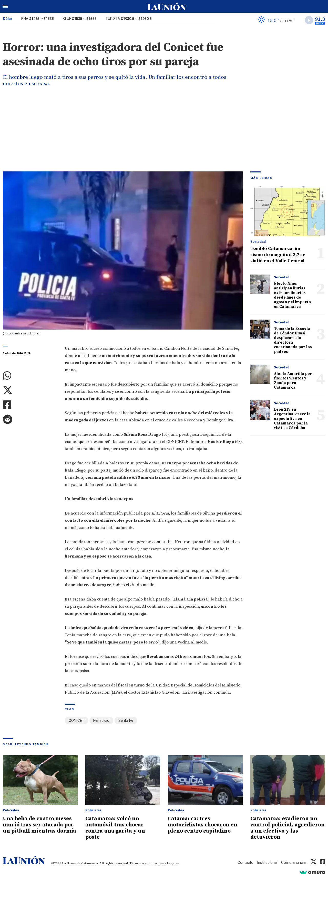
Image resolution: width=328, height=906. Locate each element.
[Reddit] (30, 419)
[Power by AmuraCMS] (312, 872)
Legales (173, 863)
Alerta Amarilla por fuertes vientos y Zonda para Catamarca (293, 380)
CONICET (76, 720)
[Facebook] (30, 405)
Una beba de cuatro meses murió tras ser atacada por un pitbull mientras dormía (39, 824)
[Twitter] (30, 390)
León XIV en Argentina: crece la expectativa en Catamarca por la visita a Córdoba (292, 418)
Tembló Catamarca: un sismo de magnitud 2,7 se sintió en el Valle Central (277, 255)
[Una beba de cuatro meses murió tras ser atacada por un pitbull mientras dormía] (40, 780)
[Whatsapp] (30, 375)
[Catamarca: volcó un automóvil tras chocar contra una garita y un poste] (122, 780)
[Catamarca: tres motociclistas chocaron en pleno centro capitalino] (205, 780)
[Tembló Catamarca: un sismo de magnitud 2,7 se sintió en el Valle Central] (287, 211)
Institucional (267, 862)
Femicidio (101, 720)
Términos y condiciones (147, 863)
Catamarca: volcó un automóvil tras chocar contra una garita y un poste (115, 827)
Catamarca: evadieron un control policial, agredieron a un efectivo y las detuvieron (287, 827)
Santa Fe (125, 720)
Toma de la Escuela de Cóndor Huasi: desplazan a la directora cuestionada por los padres (293, 340)
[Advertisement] (164, 133)
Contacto (245, 862)
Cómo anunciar (294, 862)
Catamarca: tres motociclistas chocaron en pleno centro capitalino (202, 824)
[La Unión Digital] (166, 6)
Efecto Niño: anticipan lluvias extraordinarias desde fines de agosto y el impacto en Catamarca (292, 295)
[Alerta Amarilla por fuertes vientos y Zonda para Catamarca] (260, 374)
